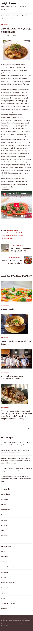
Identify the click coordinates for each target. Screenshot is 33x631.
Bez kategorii (5, 499)
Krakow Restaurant (12, 230)
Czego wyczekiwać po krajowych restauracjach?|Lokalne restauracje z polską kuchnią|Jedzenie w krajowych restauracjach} (16, 415)
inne (2, 530)
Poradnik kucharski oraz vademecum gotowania (12, 377)
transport (4, 588)
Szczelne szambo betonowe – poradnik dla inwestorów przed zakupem (15, 452)
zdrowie (4, 609)
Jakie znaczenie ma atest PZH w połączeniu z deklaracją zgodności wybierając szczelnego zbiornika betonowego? (16, 460)
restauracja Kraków (7, 238)
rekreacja (4, 572)
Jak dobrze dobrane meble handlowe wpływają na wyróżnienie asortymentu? (16, 470)
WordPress (4, 625)
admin (3, 36)
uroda (3, 593)
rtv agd (3, 577)
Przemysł (4, 556)
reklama (4, 562)
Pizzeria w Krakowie (17, 235)
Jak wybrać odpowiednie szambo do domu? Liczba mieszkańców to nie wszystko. (15, 444)
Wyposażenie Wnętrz (8, 603)
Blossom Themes (10, 623)
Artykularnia (8, 3)
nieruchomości (6, 546)
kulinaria (5, 24)
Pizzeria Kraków (6, 235)
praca (3, 551)
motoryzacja (5, 541)
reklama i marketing (8, 567)
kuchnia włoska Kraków (8, 233)
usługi (3, 598)
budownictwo (6, 510)
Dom (2, 515)
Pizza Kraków (20, 233)
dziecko (4, 520)
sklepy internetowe (7, 583)
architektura (5, 494)
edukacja (4, 525)
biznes (3, 504)
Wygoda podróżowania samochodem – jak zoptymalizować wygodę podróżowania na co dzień (16, 478)
